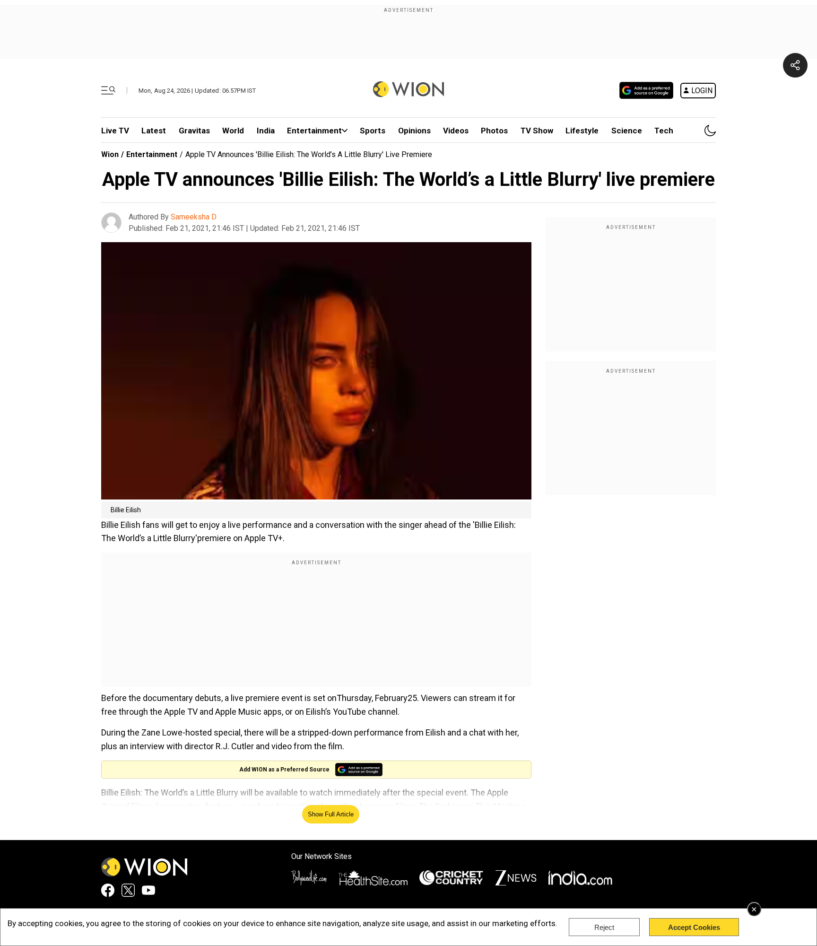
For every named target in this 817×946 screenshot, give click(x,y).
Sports (372, 130)
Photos (494, 130)
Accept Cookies (694, 927)
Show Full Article (331, 814)
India (266, 130)
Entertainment (314, 130)
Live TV (115, 130)
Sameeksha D (194, 216)
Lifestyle (582, 130)
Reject (604, 927)
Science (626, 130)
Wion (110, 154)
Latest (153, 130)
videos (456, 130)
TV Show (537, 130)
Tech (663, 130)
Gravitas (194, 130)
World (233, 130)
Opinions (414, 130)
